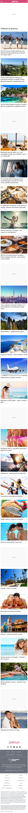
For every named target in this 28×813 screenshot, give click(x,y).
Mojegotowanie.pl (7, 785)
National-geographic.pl (7, 788)
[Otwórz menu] (1, 1)
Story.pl (21, 788)
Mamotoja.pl (7, 783)
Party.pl (20, 775)
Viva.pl (21, 783)
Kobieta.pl (21, 778)
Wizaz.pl (21, 785)
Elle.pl (7, 775)
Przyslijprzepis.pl (21, 780)
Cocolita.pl (7, 780)
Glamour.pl (7, 778)
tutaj (12, 811)
